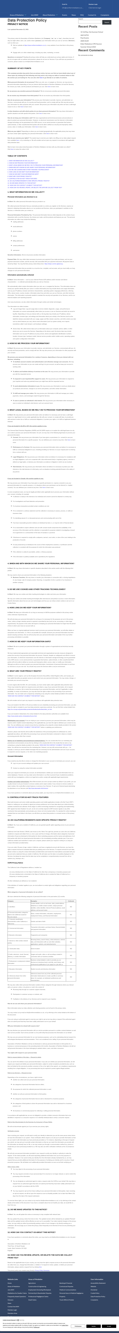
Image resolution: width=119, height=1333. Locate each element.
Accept (109, 1326)
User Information (97, 1279)
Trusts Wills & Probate (67, 1300)
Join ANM (34, 15)
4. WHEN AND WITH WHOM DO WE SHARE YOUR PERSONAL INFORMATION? (31, 167)
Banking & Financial (66, 1283)
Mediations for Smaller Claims (17, 1293)
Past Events (85, 38)
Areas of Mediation (17, 15)
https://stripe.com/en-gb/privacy (53, 264)
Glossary (10, 1300)
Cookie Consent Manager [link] (9, 1320)
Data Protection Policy (98, 1296)
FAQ (82, 15)
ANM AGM (85, 41)
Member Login (12, 1310)
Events (64, 15)
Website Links (13, 1279)
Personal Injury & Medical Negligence (71, 1293)
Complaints (105, 15)
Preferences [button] (36, 1327)
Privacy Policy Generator (42, 1270)
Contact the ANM (13, 1306)
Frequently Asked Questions (17, 1296)
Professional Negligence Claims (38, 1296)
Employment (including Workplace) (39, 1290)
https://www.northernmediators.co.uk (35, 45)
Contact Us (92, 15)
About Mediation (49, 15)
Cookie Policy (95, 1293)
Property (62, 1296)
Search (80, 19)
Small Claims (32, 1300)
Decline (94, 1326)
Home (10, 1283)
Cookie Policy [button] (65, 1325)
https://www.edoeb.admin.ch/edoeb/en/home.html (22, 716)
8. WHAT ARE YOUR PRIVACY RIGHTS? (20, 176)
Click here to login (95, 8)
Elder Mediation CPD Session (91, 44)
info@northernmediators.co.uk (72, 8)
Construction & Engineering (37, 1286)
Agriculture (32, 1283)
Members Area (12, 1313)
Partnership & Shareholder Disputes (39, 1293)
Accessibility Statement (98, 1283)
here (40, 1267)
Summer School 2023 (88, 47)
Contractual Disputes (66, 1286)
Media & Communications (68, 1290)
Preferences (78, 1326)
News (74, 15)
